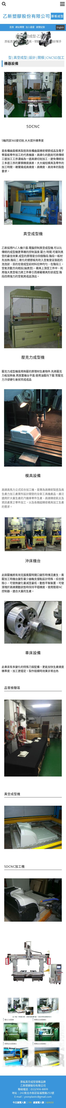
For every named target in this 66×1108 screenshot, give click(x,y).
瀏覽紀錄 (40, 27)
